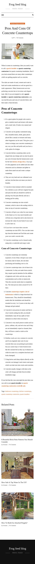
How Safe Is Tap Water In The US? (14, 482)
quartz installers (25, 394)
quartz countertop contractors (10, 394)
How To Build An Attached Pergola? (14, 523)
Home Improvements (17, 23)
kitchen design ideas (19, 162)
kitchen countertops (25, 391)
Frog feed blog (17, 4)
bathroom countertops (11, 391)
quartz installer (12, 68)
